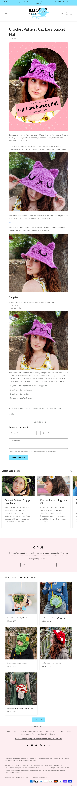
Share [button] (13, 414)
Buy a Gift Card (63, 731)
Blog (22, 731)
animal (17, 408)
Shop (16, 731)
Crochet (27, 408)
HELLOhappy (56, 785)
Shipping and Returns (45, 731)
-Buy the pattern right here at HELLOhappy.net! (28, 386)
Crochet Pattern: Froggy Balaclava (17, 663)
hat (47, 408)
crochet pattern (38, 408)
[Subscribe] (54, 564)
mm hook (16, 305)
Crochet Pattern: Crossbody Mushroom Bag (20, 708)
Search (9, 731)
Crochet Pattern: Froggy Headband (17, 502)
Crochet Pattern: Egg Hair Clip (53, 502)
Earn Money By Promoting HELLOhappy (38, 734)
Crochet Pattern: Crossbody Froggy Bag (53, 618)
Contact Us (30, 731)
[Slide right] (43, 532)
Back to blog (40, 422)
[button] (6, 13)
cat (21, 408)
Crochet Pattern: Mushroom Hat (51, 663)
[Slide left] (34, 532)
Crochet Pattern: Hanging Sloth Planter (18, 618)
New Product (55, 408)
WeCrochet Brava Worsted (22, 302)
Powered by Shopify (66, 785)
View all (72, 471)
